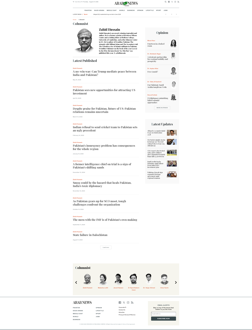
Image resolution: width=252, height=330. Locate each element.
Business (131, 10)
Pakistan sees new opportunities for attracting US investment (104, 91)
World (122, 10)
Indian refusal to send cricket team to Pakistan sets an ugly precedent (105, 128)
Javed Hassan (118, 288)
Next (175, 282)
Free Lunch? (152, 72)
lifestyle (100, 310)
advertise (121, 312)
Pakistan (88, 10)
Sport (158, 10)
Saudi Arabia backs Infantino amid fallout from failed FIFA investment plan (155, 164)
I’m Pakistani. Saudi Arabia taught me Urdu (157, 86)
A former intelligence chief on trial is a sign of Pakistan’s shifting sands (102, 165)
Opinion (140, 10)
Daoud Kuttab (152, 95)
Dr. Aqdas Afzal (152, 68)
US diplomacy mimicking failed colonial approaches (157, 100)
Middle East (112, 10)
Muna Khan (151, 40)
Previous (76, 282)
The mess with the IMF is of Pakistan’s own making (105, 219)
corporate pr (122, 307)
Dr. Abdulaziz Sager (154, 54)
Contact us (122, 310)
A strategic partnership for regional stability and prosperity (157, 59)
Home (74, 19)
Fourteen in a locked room (155, 45)
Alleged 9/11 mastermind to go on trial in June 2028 (107, 14)
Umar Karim (164, 288)
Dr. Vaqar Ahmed (149, 288)
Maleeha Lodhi (103, 288)
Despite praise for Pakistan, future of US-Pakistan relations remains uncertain (104, 110)
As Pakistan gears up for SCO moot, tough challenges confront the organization (99, 202)
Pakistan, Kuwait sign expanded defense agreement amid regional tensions (155, 175)
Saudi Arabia (99, 10)
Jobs (166, 10)
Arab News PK (79, 1)
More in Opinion (162, 107)
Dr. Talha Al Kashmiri (154, 81)
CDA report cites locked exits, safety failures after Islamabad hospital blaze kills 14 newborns (156, 154)
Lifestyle (150, 10)
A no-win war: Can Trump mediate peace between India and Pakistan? (104, 73)
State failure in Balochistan (90, 235)
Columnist (82, 267)
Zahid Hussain (77, 68)
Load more (106, 247)
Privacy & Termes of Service (127, 314)
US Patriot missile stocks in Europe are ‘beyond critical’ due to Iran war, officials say (156, 143)
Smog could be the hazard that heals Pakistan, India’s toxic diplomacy (102, 184)
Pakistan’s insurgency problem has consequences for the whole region (104, 147)
